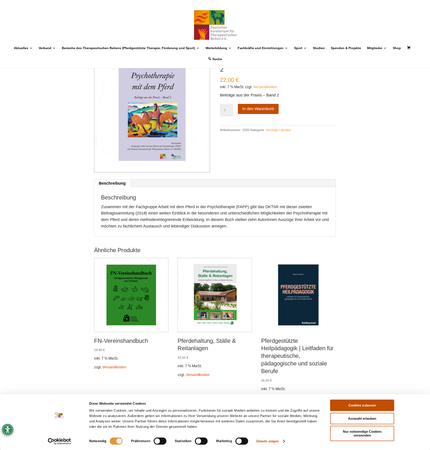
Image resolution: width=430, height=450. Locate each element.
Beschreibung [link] (112, 183)
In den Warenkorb (258, 109)
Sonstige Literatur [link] (278, 130)
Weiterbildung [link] (216, 48)
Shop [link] (397, 48)
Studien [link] (319, 48)
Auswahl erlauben (362, 418)
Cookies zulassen (362, 405)
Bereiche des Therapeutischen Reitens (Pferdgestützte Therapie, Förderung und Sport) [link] (128, 48)
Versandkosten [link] (265, 87)
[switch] (160, 441)
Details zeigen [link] (267, 441)
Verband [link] (45, 48)
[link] (59, 441)
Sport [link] (298, 48)
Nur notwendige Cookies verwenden (362, 433)
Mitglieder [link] (374, 48)
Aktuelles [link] (21, 48)
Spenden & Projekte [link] (346, 48)
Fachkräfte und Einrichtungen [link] (261, 48)
